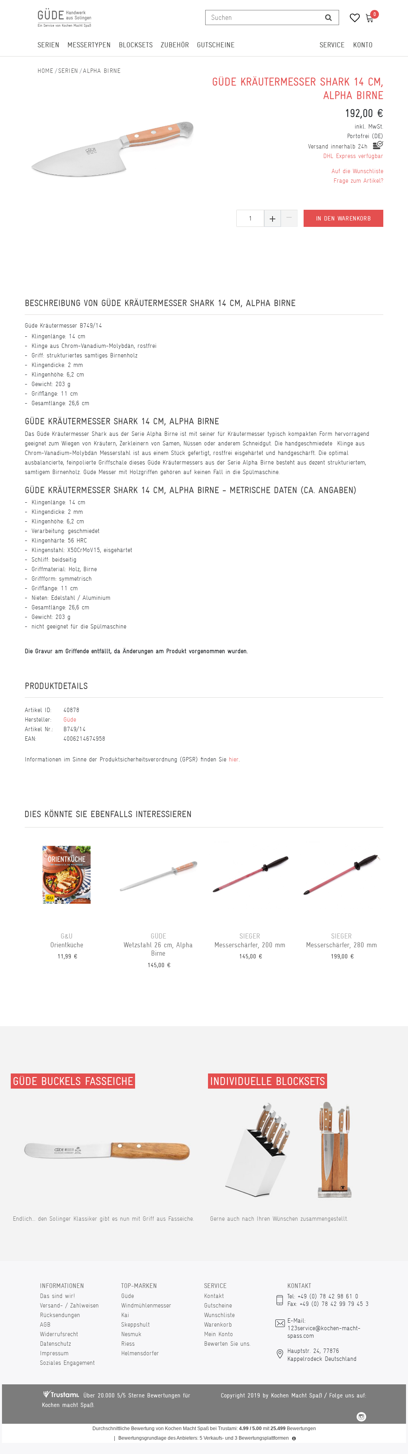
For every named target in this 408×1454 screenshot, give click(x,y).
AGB (45, 1324)
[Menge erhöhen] (272, 218)
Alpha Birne (101, 70)
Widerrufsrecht (59, 1334)
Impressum (54, 1353)
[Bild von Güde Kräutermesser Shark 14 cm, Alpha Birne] (112, 147)
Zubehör (175, 45)
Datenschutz (55, 1343)
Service (332, 45)
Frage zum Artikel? (358, 180)
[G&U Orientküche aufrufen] (67, 879)
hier (234, 759)
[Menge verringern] (289, 218)
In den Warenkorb (343, 218)
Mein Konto (218, 1334)
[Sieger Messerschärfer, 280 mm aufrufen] (341, 879)
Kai (125, 1315)
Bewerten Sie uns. (227, 1343)
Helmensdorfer (140, 1353)
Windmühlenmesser (146, 1305)
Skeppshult (135, 1324)
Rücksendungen (60, 1315)
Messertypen (89, 45)
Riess (128, 1343)
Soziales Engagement (67, 1362)
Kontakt (214, 1296)
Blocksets (136, 45)
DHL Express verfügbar (353, 156)
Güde (69, 719)
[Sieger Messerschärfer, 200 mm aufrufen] (250, 879)
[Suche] (328, 17)
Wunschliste (219, 1315)
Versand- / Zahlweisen (69, 1305)
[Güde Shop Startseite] (45, 70)
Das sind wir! (57, 1296)
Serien (48, 45)
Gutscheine (216, 45)
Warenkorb (218, 1324)
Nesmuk (131, 1334)
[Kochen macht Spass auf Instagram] (361, 1418)
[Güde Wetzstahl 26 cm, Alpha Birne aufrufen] (158, 879)
